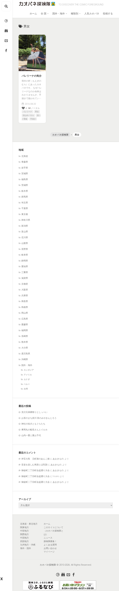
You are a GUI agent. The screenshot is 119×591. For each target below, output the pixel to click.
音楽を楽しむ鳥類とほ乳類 (34, 464)
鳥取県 (24, 301)
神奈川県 (25, 220)
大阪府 (24, 289)
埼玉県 (24, 202)
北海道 (24, 156)
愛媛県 (24, 324)
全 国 (43, 13)
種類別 (74, 13)
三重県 (24, 272)
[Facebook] (6, 50)
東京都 (24, 214)
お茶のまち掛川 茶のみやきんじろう (39, 418)
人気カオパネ (91, 13)
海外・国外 (25, 548)
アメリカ (28, 375)
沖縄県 (24, 359)
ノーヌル (35, 108)
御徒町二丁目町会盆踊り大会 (35, 470)
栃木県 (24, 191)
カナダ (27, 379)
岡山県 (24, 313)
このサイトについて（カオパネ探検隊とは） (53, 531)
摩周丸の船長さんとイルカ (34, 429)
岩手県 (24, 167)
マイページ (49, 551)
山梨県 (24, 243)
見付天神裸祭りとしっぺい (34, 412)
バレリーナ (27, 112)
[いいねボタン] (23, 108)
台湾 (26, 389)
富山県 (24, 231)
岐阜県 (24, 255)
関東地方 (24, 527)
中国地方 (24, 537)
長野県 (24, 249)
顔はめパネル (28, 115)
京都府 (24, 284)
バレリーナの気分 (32, 75)
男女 (37, 112)
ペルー (27, 384)
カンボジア (29, 370)
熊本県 (24, 342)
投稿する (108, 13)
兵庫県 (24, 295)
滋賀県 (24, 278)
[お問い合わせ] (6, 40)
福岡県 (24, 330)
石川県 (24, 237)
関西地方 (24, 534)
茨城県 (24, 185)
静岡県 (24, 260)
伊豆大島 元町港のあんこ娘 (35, 458)
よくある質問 (50, 544)
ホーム (33, 13)
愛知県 (24, 266)
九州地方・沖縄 (27, 544)
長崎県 (24, 336)
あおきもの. (58, 458)
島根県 (24, 307)
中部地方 (24, 531)
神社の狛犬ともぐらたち (33, 423)
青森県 (24, 162)
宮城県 (24, 173)
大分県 (24, 347)
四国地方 (24, 541)
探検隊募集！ (50, 541)
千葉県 (24, 208)
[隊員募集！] (6, 30)
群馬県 (24, 196)
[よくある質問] (6, 20)
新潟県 (24, 226)
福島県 (24, 179)
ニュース (48, 537)
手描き (33, 119)
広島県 (24, 318)
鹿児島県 (25, 353)
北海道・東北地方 (28, 524)
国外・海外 (58, 13)
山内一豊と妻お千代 (31, 435)
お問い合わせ (50, 548)
